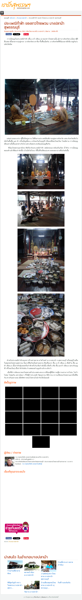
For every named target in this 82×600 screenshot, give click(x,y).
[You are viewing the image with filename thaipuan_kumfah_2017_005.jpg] (14, 405)
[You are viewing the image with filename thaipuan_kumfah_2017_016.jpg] (68, 429)
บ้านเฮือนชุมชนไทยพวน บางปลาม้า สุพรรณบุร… (48, 585)
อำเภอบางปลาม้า (22, 18)
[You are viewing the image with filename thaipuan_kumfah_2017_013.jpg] (14, 429)
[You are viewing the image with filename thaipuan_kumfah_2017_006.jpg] (32, 405)
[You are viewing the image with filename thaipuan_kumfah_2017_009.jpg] (14, 417)
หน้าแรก (12, 18)
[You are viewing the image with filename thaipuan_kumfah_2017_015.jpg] (50, 429)
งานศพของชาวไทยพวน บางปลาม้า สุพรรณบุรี (48, 576)
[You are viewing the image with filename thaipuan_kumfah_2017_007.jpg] (50, 405)
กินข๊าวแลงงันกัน (64, 582)
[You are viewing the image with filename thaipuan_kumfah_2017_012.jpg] (68, 417)
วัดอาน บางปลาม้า (31, 592)
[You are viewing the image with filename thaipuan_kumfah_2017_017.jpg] (41, 442)
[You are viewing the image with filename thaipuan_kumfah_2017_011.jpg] (50, 417)
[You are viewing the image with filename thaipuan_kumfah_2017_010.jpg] (32, 417)
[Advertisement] (41, 62)
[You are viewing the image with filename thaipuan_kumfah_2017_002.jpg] (32, 392)
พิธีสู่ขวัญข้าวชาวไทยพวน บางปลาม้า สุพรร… (14, 585)
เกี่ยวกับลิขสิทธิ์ (53, 597)
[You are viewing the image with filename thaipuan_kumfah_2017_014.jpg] (32, 429)
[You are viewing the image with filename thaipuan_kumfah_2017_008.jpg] (68, 405)
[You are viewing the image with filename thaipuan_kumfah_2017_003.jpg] (50, 392)
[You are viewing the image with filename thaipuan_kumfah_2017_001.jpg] (14, 392)
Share (8, 34)
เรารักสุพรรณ (28, 597)
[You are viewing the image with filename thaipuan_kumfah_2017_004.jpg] (68, 392)
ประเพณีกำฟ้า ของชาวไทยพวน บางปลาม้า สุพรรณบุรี (34, 25)
